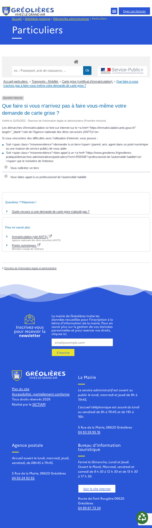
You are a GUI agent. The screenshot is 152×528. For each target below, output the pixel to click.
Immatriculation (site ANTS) (30, 236)
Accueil (17, 18)
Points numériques (24, 245)
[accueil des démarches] (76, 61)
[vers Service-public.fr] (122, 71)
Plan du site (20, 389)
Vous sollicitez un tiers (24, 168)
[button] (114, 11)
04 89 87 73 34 (89, 508)
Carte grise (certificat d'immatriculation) (87, 81)
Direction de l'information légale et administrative (30, 268)
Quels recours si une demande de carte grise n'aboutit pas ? (50, 211)
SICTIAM (39, 404)
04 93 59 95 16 (89, 432)
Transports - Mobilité (45, 81)
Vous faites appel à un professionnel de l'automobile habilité (47, 177)
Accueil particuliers (15, 81)
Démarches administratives (71, 18)
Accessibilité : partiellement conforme (40, 394)
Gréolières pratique (37, 18)
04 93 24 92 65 (23, 478)
